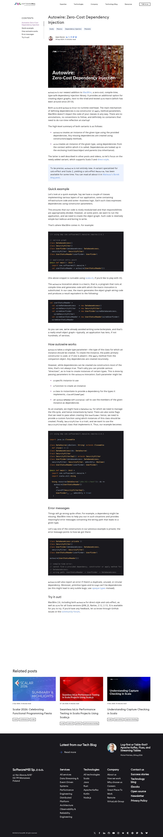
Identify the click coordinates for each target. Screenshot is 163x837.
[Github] (109, 833)
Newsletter (137, 796)
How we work (114, 778)
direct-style (103, 159)
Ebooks (135, 786)
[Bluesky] (146, 833)
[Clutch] (128, 833)
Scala (52, 29)
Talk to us (144, 4)
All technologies (92, 775)
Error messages (28, 34)
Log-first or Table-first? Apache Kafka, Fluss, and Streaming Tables (135, 747)
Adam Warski (60, 37)
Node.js (87, 798)
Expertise (63, 4)
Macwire (87, 29)
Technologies (78, 4)
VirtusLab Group (115, 801)
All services (65, 775)
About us (111, 775)
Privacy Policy (139, 800)
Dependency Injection (73, 29)
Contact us (137, 769)
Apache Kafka (91, 790)
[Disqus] (86, 636)
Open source (138, 791)
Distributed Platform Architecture (66, 802)
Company (94, 4)
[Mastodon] (137, 833)
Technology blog (138, 780)
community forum (71, 611)
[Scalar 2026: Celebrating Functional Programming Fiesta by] (34, 690)
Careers (111, 786)
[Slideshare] (123, 833)
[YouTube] (113, 833)
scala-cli (89, 277)
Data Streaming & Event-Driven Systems (69, 782)
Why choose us (114, 782)
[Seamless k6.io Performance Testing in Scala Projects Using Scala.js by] (81, 690)
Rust (86, 786)
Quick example (28, 28)
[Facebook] (99, 833)
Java (86, 782)
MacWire (87, 92)
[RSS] (142, 833)
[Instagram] (118, 833)
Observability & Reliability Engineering (68, 813)
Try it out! (25, 37)
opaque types (99, 588)
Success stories (140, 774)
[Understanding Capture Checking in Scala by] (128, 690)
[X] (95, 833)
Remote (111, 798)
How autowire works (30, 31)
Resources (128, 4)
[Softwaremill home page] (28, 4)
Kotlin (86, 794)
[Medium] (132, 833)
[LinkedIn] (104, 833)
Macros (59, 29)
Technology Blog (111, 4)
